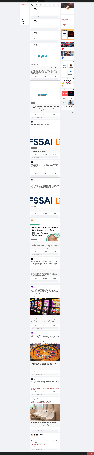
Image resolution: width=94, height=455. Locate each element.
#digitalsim (52, 388)
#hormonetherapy (46, 171)
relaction (70, 106)
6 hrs (34, 379)
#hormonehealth (39, 171)
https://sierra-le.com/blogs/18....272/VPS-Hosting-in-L (41, 35)
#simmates (33, 389)
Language (72, 112)
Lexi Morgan (66, 56)
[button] (36, 1)
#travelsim (33, 388)
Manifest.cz (66, 48)
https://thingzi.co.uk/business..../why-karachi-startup (40, 11)
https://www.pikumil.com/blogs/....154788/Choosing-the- (41, 47)
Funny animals (65, 106)
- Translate (36, 9)
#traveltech (57, 388)
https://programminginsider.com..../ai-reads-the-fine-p (48, 343)
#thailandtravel (55, 387)
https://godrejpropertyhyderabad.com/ (38, 444)
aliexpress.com (65, 96)
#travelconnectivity (42, 388)
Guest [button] (73, 1)
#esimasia (37, 388)
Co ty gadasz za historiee (68, 85)
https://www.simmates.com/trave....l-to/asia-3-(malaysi (46, 384)
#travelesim (33, 387)
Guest (68, 11)
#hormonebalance (53, 171)
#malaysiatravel (42, 387)
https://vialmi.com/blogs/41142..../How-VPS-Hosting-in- (41, 86)
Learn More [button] (31, 453)
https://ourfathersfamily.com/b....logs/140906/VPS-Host (41, 23)
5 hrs (34, 259)
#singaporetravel (48, 387)
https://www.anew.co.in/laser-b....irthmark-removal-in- (41, 223)
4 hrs (34, 122)
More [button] (73, 114)
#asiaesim (37, 387)
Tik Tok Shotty (71, 96)
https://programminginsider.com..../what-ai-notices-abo (47, 297)
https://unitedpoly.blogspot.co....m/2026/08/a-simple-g (41, 402)
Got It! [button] (91, 453)
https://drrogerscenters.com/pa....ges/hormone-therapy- (46, 168)
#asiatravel (48, 388)
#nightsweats (33, 171)
